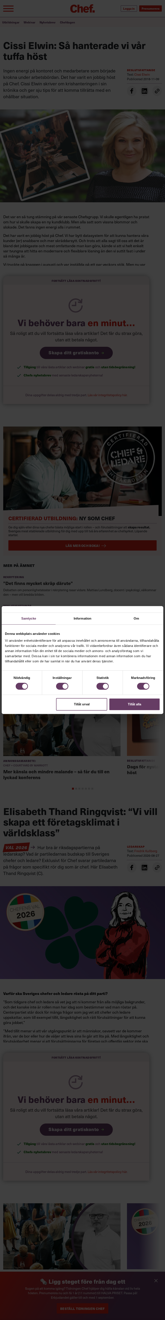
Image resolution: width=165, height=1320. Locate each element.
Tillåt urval (82, 704)
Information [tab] (82, 618)
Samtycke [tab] (28, 618)
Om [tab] (136, 618)
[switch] (62, 686)
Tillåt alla (134, 704)
